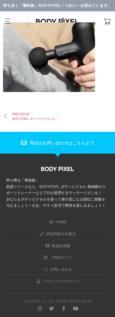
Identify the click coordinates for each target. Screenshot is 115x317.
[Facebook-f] (63, 308)
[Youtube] (75, 308)
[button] (7, 21)
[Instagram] (39, 308)
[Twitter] (51, 308)
